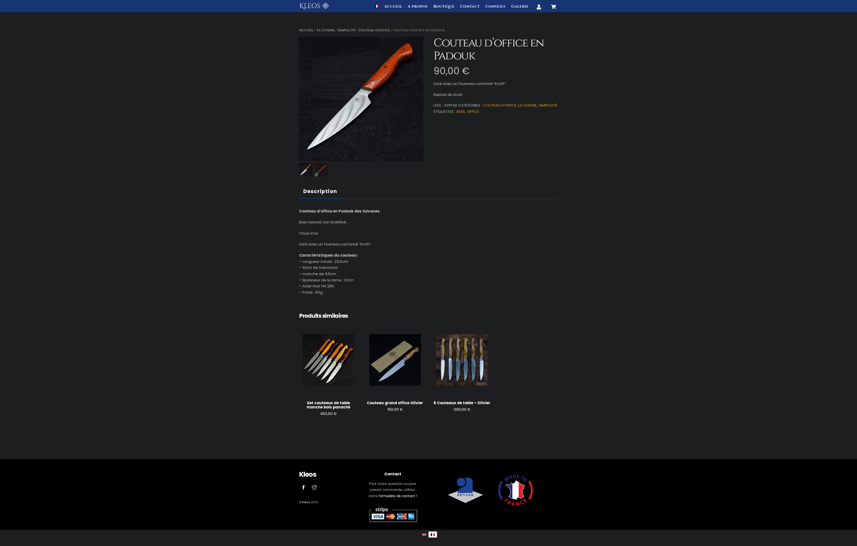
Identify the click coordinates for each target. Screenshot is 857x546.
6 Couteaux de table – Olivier (462, 403)
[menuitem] (376, 6)
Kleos (306, 502)
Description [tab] (320, 191)
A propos (418, 6)
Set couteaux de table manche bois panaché (328, 405)
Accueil (393, 6)
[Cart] (553, 6)
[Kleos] (314, 8)
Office (473, 111)
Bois (461, 111)
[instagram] (314, 487)
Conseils (495, 6)
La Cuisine (326, 30)
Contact (470, 6)
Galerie (520, 6)
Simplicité (347, 30)
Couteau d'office (374, 30)
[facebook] (303, 487)
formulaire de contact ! (398, 496)
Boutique (444, 6)
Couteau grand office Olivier (395, 403)
